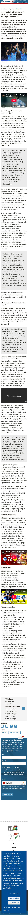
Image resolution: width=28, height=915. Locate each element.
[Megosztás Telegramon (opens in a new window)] (11, 726)
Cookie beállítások (14, 893)
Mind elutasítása (14, 898)
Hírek (14, 847)
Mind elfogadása (14, 903)
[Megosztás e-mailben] (2, 726)
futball (4, 732)
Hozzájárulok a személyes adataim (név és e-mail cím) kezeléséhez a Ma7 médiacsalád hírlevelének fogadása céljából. (14, 771)
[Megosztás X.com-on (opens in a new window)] (15, 726)
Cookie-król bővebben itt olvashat (11, 909)
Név (3, 754)
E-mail (4, 761)
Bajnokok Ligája (14, 732)
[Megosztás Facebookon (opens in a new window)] (6, 726)
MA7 (14, 844)
